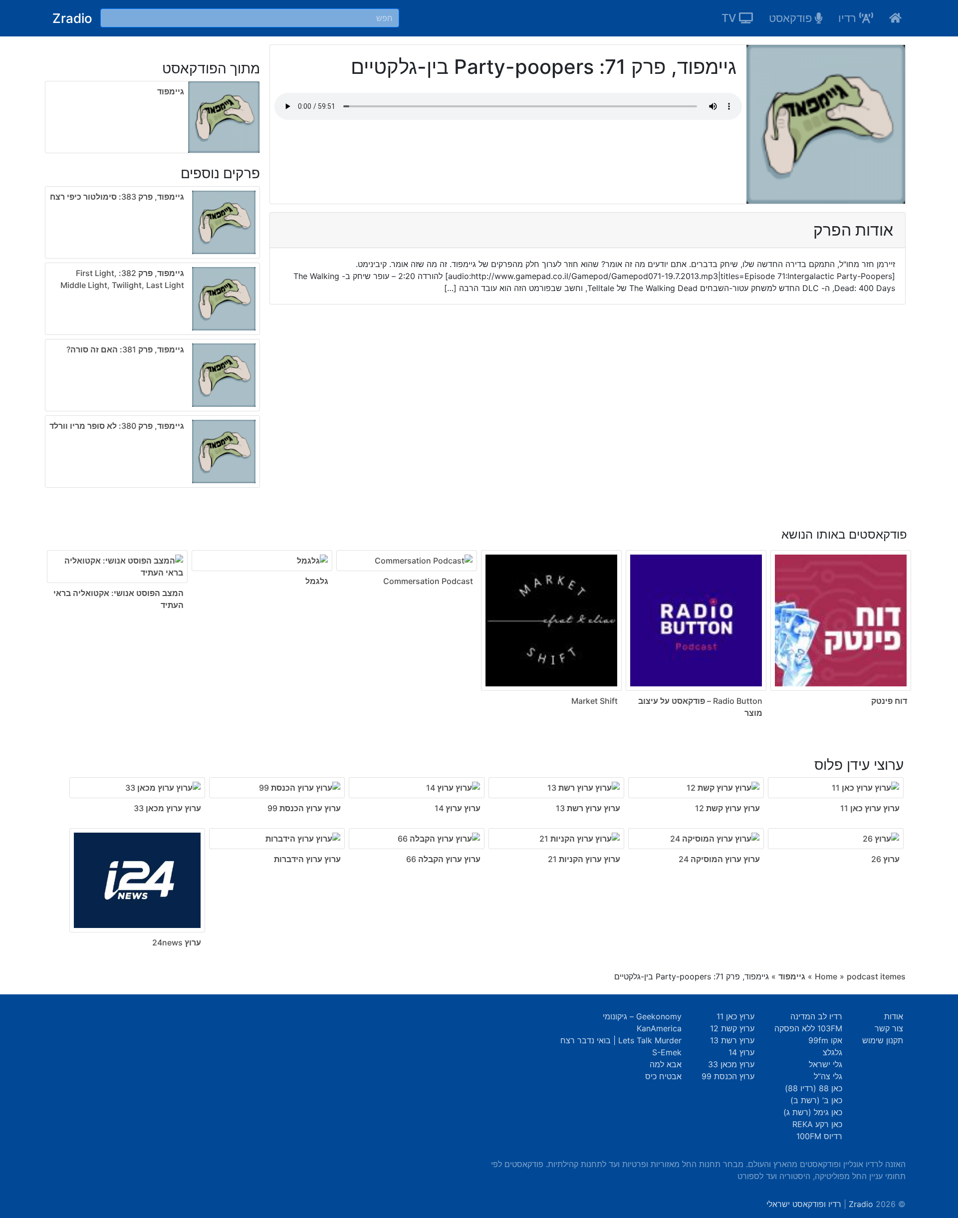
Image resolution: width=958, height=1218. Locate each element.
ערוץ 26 (885, 859)
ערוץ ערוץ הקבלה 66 (443, 859)
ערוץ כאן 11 (735, 1016)
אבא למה (666, 1064)
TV (730, 17)
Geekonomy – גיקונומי (642, 1016)
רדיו (848, 17)
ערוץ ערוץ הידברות (307, 859)
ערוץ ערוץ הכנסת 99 (304, 808)
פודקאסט (792, 17)
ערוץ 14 (741, 1052)
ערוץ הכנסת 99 (728, 1076)
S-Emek (667, 1052)
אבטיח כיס (663, 1076)
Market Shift (594, 701)
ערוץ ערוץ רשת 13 (588, 808)
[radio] (152, 339)
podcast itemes (876, 976)
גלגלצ (832, 1052)
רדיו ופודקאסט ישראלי (803, 1204)
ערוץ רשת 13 (732, 1040)
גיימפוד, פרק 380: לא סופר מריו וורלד (116, 426)
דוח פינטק (889, 701)
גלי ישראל (825, 1064)
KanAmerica (659, 1028)
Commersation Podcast (428, 581)
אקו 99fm (825, 1040)
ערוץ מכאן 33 (731, 1064)
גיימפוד (170, 91)
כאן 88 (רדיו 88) (813, 1088)
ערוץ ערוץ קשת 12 (727, 808)
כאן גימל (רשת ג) (812, 1112)
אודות (893, 1016)
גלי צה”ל (828, 1076)
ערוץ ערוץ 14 (457, 808)
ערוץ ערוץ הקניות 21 (584, 859)
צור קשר (889, 1028)
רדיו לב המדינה (816, 1016)
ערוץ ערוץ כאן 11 (870, 808)
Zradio (72, 18)
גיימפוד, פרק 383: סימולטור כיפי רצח (117, 197)
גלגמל (316, 581)
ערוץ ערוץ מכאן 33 (167, 808)
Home (826, 976)
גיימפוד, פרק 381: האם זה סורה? (125, 349)
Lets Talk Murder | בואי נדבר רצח (621, 1040)
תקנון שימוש (882, 1040)
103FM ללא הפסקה (808, 1028)
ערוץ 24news (176, 942)
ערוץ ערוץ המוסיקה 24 (719, 859)
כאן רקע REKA (817, 1124)
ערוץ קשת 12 (732, 1028)
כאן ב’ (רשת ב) (816, 1100)
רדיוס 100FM (819, 1136)
